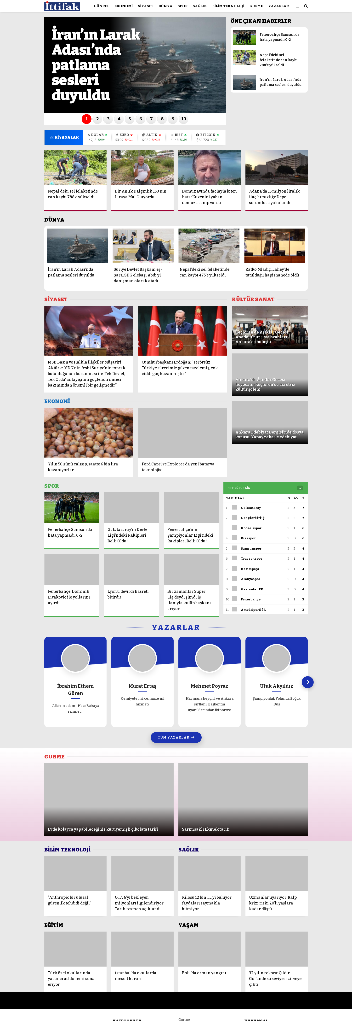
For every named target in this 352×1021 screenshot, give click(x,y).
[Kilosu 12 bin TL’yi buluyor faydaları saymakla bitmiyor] (209, 873)
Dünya (165, 6)
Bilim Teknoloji (228, 6)
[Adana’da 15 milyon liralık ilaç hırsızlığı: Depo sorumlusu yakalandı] (276, 167)
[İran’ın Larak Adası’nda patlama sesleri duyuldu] (244, 89)
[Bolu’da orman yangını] (209, 949)
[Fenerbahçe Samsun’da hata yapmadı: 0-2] (244, 44)
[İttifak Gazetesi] (62, 8)
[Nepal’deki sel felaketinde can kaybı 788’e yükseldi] (244, 64)
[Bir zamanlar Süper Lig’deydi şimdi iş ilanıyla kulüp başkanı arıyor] (191, 569)
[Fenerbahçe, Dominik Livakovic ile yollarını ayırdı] (71, 569)
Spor (182, 6)
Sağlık (200, 6)
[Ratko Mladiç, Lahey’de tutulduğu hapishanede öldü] (274, 246)
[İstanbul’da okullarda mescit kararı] (142, 949)
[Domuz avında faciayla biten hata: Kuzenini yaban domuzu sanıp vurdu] (209, 167)
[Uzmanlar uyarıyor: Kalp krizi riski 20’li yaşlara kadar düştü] (276, 873)
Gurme (256, 6)
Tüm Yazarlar (173, 737)
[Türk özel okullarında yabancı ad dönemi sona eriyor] (75, 949)
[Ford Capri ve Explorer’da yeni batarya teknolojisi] (182, 433)
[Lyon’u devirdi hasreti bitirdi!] (131, 569)
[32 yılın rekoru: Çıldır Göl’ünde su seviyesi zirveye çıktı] (276, 949)
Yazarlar (278, 6)
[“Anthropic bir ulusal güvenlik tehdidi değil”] (75, 873)
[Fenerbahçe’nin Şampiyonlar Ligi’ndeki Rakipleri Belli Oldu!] (191, 507)
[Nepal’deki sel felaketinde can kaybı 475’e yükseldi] (208, 246)
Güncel (101, 6)
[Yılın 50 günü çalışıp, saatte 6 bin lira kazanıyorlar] (88, 433)
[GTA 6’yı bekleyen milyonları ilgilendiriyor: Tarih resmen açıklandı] (142, 873)
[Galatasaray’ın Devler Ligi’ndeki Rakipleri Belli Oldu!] (131, 507)
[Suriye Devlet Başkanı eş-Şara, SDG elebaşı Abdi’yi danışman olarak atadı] (143, 246)
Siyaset (145, 6)
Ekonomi (123, 6)
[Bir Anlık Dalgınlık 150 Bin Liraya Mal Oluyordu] (142, 167)
